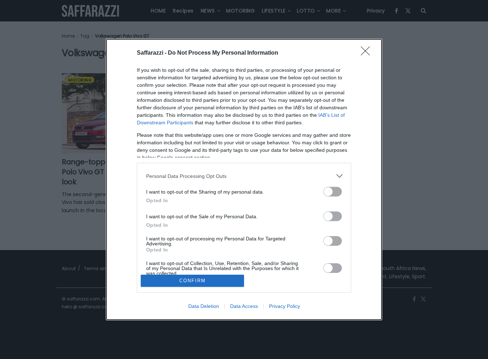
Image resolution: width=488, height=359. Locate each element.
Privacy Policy (284, 306)
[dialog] (244, 179)
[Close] (367, 53)
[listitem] (244, 176)
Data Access (244, 306)
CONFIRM (192, 280)
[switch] (332, 191)
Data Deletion (203, 306)
